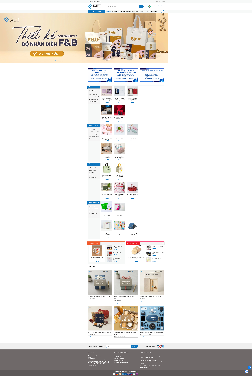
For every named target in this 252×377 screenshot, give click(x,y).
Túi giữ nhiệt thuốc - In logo (106, 199)
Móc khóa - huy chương (94, 137)
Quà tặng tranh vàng (93, 221)
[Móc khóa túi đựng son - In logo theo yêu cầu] (132, 135)
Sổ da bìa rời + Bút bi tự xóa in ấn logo (119, 239)
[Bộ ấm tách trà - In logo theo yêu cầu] (109, 259)
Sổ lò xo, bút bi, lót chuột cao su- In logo (107, 220)
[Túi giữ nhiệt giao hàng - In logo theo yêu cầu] (132, 192)
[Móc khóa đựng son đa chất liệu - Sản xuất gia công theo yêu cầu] (149, 265)
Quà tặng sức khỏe (93, 218)
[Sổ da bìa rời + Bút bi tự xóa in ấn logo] (119, 231)
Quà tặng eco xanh (93, 216)
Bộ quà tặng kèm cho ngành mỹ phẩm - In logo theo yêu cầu (107, 143)
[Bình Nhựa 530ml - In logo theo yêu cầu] (109, 265)
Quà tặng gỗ (91, 177)
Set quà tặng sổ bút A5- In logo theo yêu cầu (107, 239)
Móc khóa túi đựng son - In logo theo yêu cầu (132, 143)
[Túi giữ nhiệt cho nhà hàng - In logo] (119, 192)
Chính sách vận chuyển (119, 363)
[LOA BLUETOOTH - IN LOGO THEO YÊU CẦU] (109, 253)
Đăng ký (163, 1)
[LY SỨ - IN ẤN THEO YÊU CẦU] (97, 255)
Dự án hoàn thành (93, 248)
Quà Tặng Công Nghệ (93, 92)
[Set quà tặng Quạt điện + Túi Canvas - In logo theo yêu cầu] (132, 96)
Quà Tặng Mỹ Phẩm (93, 131)
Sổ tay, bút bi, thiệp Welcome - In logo (119, 220)
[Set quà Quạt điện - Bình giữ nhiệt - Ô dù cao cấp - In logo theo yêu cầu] (106, 96)
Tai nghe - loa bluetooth (94, 102)
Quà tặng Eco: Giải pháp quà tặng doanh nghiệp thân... (125, 338)
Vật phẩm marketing (93, 144)
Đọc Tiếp (90, 306)
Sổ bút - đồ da (92, 211)
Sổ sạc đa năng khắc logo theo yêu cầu (132, 239)
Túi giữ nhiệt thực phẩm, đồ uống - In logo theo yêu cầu (107, 182)
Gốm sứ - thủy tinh (93, 175)
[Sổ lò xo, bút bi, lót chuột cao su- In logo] (106, 212)
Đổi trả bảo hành (117, 361)
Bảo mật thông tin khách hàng (121, 367)
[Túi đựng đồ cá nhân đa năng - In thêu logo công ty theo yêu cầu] (149, 253)
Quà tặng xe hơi (92, 182)
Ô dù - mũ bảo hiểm (93, 134)
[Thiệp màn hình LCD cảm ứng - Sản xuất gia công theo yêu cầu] (149, 258)
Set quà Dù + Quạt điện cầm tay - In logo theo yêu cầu (120, 105)
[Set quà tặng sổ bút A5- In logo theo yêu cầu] (106, 231)
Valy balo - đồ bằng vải (94, 139)
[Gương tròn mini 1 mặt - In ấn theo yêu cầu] (119, 135)
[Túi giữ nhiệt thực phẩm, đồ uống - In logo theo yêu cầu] (106, 173)
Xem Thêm (122, 248)
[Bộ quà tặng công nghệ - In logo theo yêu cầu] (119, 115)
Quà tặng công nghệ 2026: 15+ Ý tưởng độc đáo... (151, 337)
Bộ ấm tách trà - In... (117, 257)
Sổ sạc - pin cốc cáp (93, 99)
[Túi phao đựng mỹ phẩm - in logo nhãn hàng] (106, 154)
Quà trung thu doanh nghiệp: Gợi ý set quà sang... (99, 337)
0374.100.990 (157, 370)
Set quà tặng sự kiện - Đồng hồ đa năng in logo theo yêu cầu (106, 124)
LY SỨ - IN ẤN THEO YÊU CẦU (97, 262)
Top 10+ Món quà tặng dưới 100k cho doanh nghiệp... (124, 302)
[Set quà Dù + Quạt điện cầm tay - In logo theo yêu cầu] (119, 96)
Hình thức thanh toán (119, 365)
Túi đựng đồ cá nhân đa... (158, 251)
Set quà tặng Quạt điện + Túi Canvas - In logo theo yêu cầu (132, 105)
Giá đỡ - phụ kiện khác (94, 106)
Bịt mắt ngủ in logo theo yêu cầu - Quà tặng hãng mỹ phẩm (119, 162)
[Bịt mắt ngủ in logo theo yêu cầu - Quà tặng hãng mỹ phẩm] (119, 154)
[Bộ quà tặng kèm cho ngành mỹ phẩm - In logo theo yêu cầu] (106, 135)
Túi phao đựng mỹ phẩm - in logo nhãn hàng (107, 162)
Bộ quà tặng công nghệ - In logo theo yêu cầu (119, 123)
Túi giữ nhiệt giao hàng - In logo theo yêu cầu (132, 200)
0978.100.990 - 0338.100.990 (147, 370)
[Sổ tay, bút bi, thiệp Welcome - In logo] (119, 212)
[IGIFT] (94, 6)
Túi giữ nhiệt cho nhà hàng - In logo (119, 200)
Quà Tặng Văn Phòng (93, 208)
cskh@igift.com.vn (145, 372)
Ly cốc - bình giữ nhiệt (93, 173)
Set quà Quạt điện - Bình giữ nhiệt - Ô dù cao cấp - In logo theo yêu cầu (106, 105)
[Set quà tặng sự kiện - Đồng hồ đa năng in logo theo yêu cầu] (106, 115)
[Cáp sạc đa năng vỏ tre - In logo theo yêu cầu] (136, 255)
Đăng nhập (158, 1)
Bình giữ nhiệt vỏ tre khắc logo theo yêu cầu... (151, 301)
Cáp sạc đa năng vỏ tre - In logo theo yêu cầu (136, 263)
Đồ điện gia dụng (92, 180)
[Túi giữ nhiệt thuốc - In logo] (106, 192)
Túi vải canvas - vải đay (94, 141)
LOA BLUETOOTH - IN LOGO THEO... (117, 252)
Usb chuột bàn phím (93, 104)
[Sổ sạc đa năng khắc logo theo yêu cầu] (132, 231)
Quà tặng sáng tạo (132, 248)
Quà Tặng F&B (91, 169)
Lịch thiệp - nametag (93, 214)
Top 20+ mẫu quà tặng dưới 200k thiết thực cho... (99, 301)
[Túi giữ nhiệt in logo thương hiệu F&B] (119, 173)
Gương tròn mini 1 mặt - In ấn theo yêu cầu (119, 143)
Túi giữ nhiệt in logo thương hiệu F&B (119, 181)
